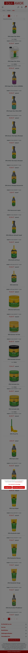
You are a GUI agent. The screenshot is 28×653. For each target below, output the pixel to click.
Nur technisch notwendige (14, 484)
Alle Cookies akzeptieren (18, 487)
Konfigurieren (8, 487)
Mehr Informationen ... (19, 481)
